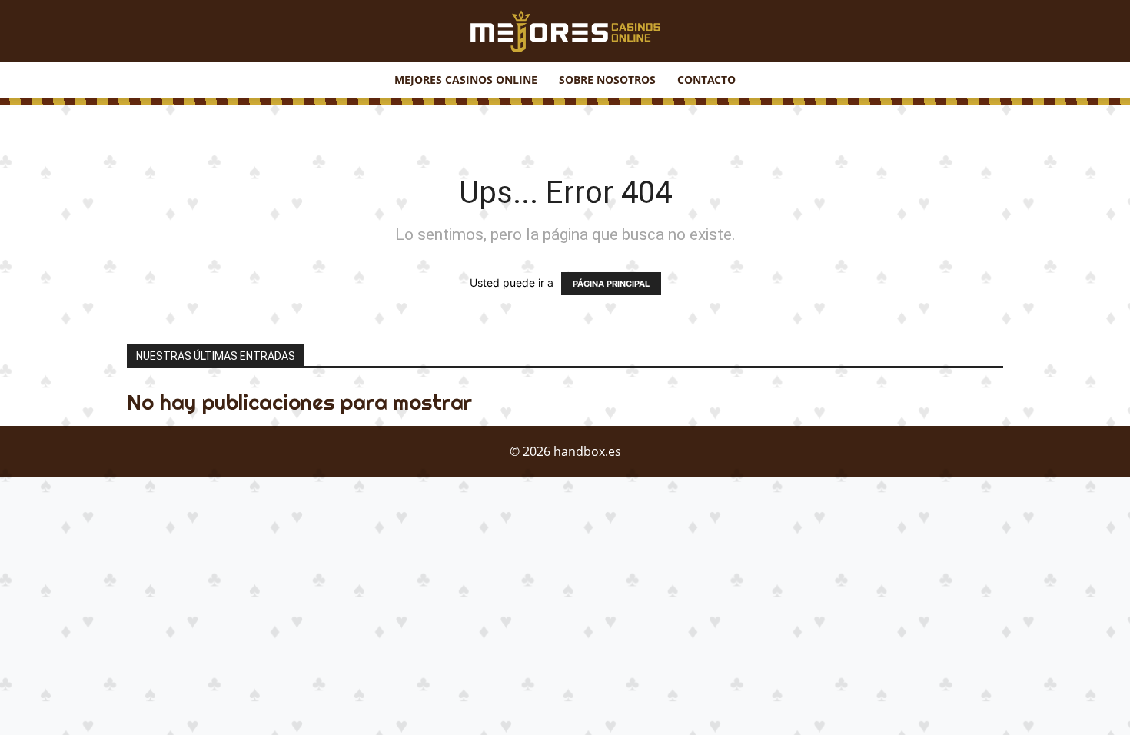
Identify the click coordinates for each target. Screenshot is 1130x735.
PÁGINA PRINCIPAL (611, 283)
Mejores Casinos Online (465, 79)
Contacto (706, 79)
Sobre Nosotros (607, 79)
